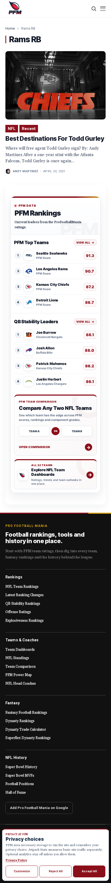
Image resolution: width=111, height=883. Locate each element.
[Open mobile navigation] (103, 8)
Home (10, 28)
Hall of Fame (15, 792)
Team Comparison (20, 666)
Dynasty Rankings (19, 721)
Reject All (56, 871)
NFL (12, 128)
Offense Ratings (18, 612)
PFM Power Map (18, 675)
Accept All (89, 871)
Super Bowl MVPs (19, 775)
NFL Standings (17, 658)
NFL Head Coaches (20, 683)
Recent (29, 128)
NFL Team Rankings (22, 587)
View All (85, 242)
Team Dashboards (20, 650)
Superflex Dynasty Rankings (28, 738)
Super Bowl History (21, 767)
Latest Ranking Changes (24, 595)
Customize (22, 871)
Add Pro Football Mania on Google (39, 808)
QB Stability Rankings (22, 603)
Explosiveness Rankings (24, 620)
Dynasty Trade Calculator (25, 729)
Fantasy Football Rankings (26, 712)
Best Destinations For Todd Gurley (54, 138)
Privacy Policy (16, 860)
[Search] (94, 8)
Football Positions (19, 784)
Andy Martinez (26, 171)
